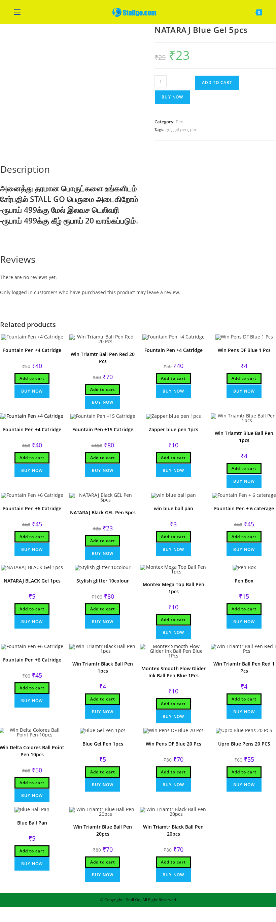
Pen (179, 122)
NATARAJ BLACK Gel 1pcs (32, 580)
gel (168, 129)
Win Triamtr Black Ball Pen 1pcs (102, 667)
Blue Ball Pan (32, 822)
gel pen (180, 129)
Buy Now (172, 97)
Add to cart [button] (32, 378)
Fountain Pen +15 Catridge (102, 429)
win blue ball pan (173, 508)
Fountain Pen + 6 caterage (244, 508)
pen (194, 129)
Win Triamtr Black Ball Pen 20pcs (173, 830)
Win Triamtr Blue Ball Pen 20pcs (102, 830)
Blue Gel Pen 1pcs (102, 743)
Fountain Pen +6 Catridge (32, 508)
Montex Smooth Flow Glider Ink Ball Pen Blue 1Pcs (173, 672)
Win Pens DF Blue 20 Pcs (173, 743)
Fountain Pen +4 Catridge (32, 350)
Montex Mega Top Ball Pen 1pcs (173, 588)
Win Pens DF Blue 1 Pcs (244, 350)
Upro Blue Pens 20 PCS (244, 743)
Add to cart (217, 82)
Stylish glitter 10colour (102, 580)
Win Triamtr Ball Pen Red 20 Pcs (103, 357)
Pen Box (244, 580)
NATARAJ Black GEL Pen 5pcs (103, 512)
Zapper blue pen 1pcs (173, 429)
